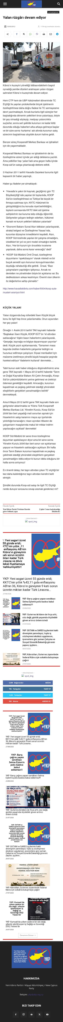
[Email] (50, 34)
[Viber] (37, 34)
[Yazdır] (44, 34)
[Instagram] (24, 1014)
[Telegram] (57, 34)
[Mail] (31, 1015)
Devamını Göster (27, 935)
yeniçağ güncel (53, 12)
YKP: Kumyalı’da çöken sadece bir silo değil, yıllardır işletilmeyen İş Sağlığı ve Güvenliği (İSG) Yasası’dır (26, 924)
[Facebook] (17, 34)
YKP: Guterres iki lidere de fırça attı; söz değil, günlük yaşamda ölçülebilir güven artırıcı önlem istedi (40, 617)
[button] (59, 4)
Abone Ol (46, 701)
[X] (23, 34)
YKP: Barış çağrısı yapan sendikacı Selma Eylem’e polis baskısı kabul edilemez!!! (38, 602)
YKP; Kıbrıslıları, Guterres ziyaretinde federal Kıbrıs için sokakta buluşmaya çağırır (40, 657)
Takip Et (47, 689)
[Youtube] (47, 1015)
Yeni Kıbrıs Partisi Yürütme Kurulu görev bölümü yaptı (16, 510)
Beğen (48, 683)
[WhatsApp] (30, 34)
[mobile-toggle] (5, 4)
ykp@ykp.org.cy (35, 994)
